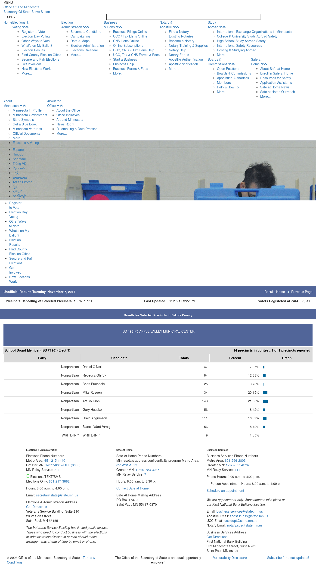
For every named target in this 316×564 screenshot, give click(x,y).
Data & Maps (80, 40)
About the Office (54, 103)
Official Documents (26, 133)
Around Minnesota (69, 119)
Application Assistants (276, 82)
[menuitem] (36, 47)
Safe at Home (256, 61)
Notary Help (177, 50)
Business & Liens (110, 24)
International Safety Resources (239, 45)
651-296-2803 (235, 460)
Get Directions (36, 506)
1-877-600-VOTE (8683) (63, 465)
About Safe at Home (275, 68)
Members (224, 82)
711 (57, 469)
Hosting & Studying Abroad (236, 50)
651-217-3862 (59, 481)
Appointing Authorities (233, 77)
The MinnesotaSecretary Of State (26, 9)
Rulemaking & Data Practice (76, 128)
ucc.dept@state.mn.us (240, 520)
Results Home (274, 291)
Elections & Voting (20, 24)
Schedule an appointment (225, 490)
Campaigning (80, 36)
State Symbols (23, 119)
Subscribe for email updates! (288, 557)
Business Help (123, 64)
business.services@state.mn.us (239, 511)
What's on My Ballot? (37, 45)
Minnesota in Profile (27, 110)
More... (27, 73)
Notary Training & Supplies (188, 45)
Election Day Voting (36, 36)
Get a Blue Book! (25, 124)
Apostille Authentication (186, 59)
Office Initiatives (68, 114)
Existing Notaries (181, 36)
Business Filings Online (130, 31)
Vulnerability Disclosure (230, 557)
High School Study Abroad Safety (241, 40)
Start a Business (125, 59)
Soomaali (19, 158)
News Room (65, 124)
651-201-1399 (126, 465)
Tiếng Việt (20, 163)
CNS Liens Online (126, 40)
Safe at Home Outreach (277, 91)
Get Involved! (31, 64)
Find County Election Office (41, 54)
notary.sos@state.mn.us (244, 525)
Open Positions (228, 68)
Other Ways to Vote (36, 40)
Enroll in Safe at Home (276, 73)
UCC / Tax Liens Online (130, 36)
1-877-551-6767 (238, 465)
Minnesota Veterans (27, 128)
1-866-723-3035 (147, 469)
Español (19, 149)
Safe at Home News (274, 87)
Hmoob (18, 154)
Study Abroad (213, 24)
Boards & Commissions (217, 61)
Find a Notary (179, 31)
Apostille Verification (183, 64)
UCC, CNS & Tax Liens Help (133, 50)
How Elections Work (36, 68)
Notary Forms (179, 54)
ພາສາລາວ (20, 177)
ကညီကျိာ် (19, 195)
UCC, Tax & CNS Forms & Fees (136, 54)
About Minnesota (11, 103)
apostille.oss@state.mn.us (248, 516)
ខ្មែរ (15, 186)
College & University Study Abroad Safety (247, 36)
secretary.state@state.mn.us (56, 495)
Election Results (33, 50)
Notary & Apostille (166, 24)
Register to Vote (33, 31)
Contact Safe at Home (132, 488)
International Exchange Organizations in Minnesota (254, 31)
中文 (16, 172)
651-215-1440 (54, 460)
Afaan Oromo (22, 182)
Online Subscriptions (128, 45)
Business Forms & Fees (130, 68)
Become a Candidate (86, 31)
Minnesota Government (30, 114)
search (12, 16)
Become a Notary (181, 40)
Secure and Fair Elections (40, 59)
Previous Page (302, 291)
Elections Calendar (84, 50)
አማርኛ (17, 191)
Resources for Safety (275, 77)
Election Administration (71, 24)
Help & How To (228, 87)
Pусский (19, 168)
